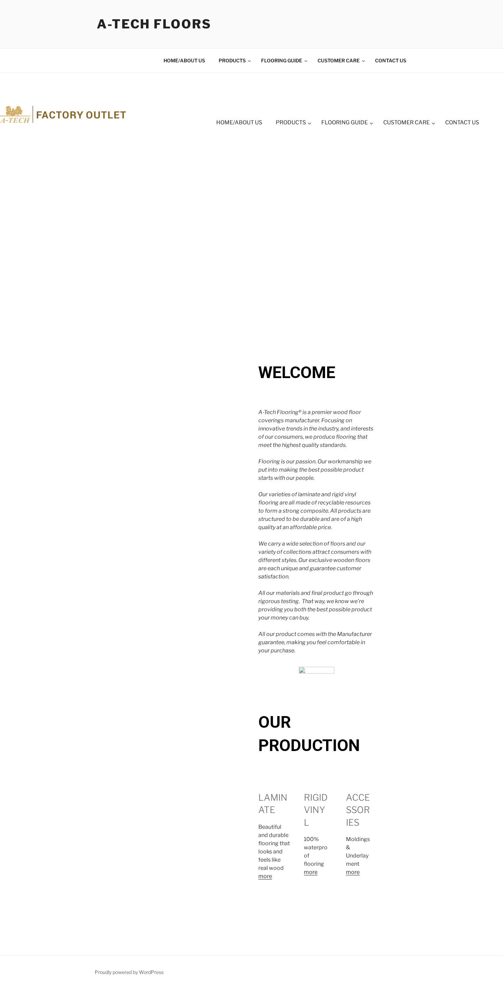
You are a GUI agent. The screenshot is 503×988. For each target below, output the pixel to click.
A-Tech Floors (154, 24)
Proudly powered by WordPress (129, 972)
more (265, 876)
